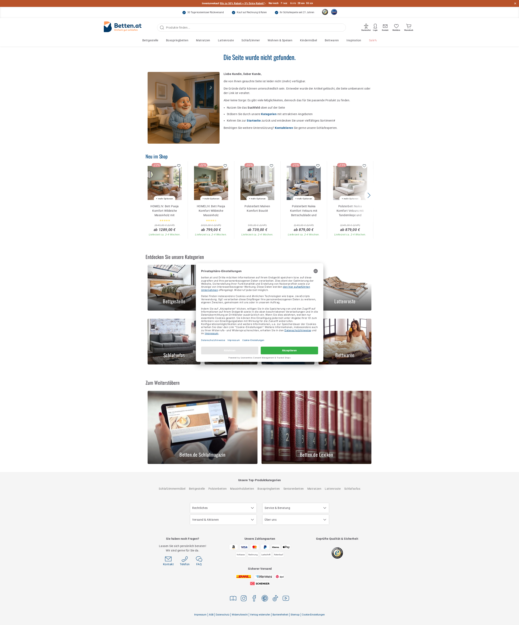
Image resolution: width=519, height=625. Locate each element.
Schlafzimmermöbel (172, 488)
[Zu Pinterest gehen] (265, 599)
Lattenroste (226, 40)
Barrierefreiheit (280, 614)
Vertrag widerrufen (260, 614)
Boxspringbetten (177, 40)
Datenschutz (222, 614)
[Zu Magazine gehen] (233, 599)
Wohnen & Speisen (280, 40)
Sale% (373, 40)
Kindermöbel (308, 40)
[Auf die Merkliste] (179, 165)
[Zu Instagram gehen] (243, 599)
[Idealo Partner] (334, 12)
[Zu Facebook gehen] (254, 599)
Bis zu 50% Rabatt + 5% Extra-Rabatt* (242, 3)
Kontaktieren (284, 127)
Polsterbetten (217, 488)
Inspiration (353, 40)
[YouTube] (286, 599)
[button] (368, 195)
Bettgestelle (150, 40)
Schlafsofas (352, 488)
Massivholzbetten (242, 488)
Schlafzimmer (250, 40)
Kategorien (269, 114)
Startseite (254, 120)
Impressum (200, 614)
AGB (211, 614)
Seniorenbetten (293, 488)
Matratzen (203, 40)
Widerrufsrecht (240, 614)
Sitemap (295, 614)
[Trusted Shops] (325, 12)
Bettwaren (332, 40)
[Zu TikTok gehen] (275, 599)
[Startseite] (123, 27)
